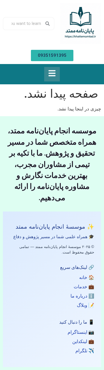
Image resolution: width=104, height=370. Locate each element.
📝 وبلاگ (85, 305)
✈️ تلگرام (84, 350)
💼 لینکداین (83, 341)
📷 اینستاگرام (81, 332)
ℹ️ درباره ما (82, 296)
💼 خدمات (84, 286)
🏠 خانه (86, 277)
